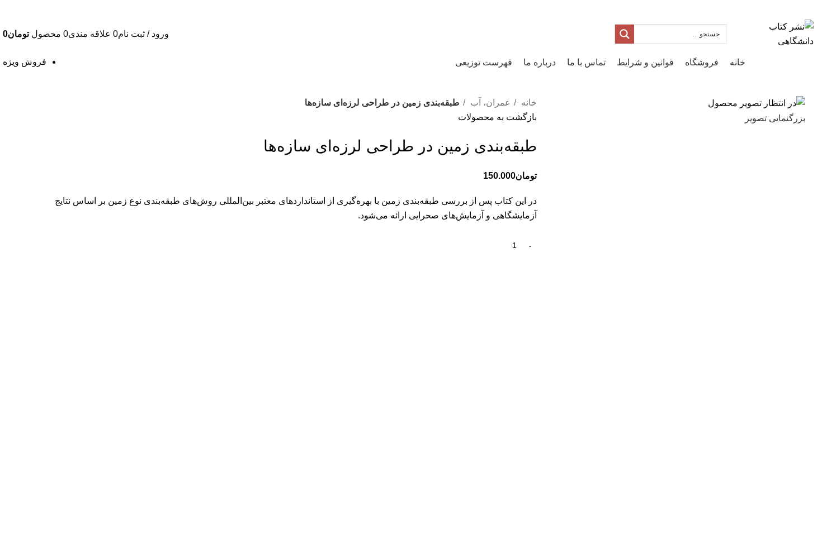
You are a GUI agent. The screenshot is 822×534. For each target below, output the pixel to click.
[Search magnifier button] (624, 34)
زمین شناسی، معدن (392, 322)
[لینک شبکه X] (60, 8)
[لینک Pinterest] (46, 8)
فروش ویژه (24, 61)
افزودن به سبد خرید (444, 245)
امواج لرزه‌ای (250, 322)
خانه (528, 102)
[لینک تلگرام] (17, 8)
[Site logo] (773, 33)
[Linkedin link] (31, 8)
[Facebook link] (75, 8)
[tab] (442, 362)
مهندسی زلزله (168, 322)
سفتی (210, 322)
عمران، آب (489, 102)
